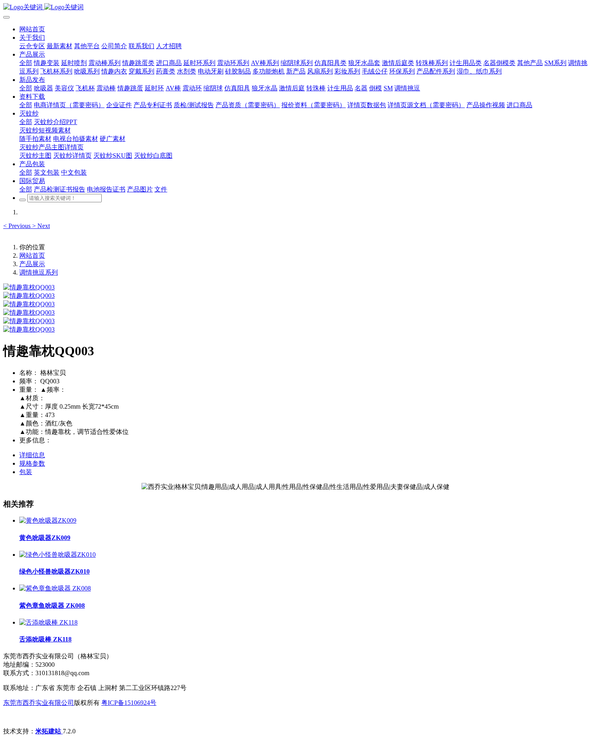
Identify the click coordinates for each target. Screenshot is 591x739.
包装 (25, 471)
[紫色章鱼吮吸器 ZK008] (55, 588)
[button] (17, 225)
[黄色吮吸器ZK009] (47, 520)
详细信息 (32, 455)
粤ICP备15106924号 (128, 702)
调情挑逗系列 (38, 272)
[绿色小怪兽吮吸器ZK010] (57, 554)
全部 (25, 62)
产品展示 (32, 264)
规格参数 (32, 463)
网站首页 (32, 29)
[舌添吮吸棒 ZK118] (48, 622)
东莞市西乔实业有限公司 (38, 702)
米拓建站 (49, 731)
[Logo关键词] (295, 7)
